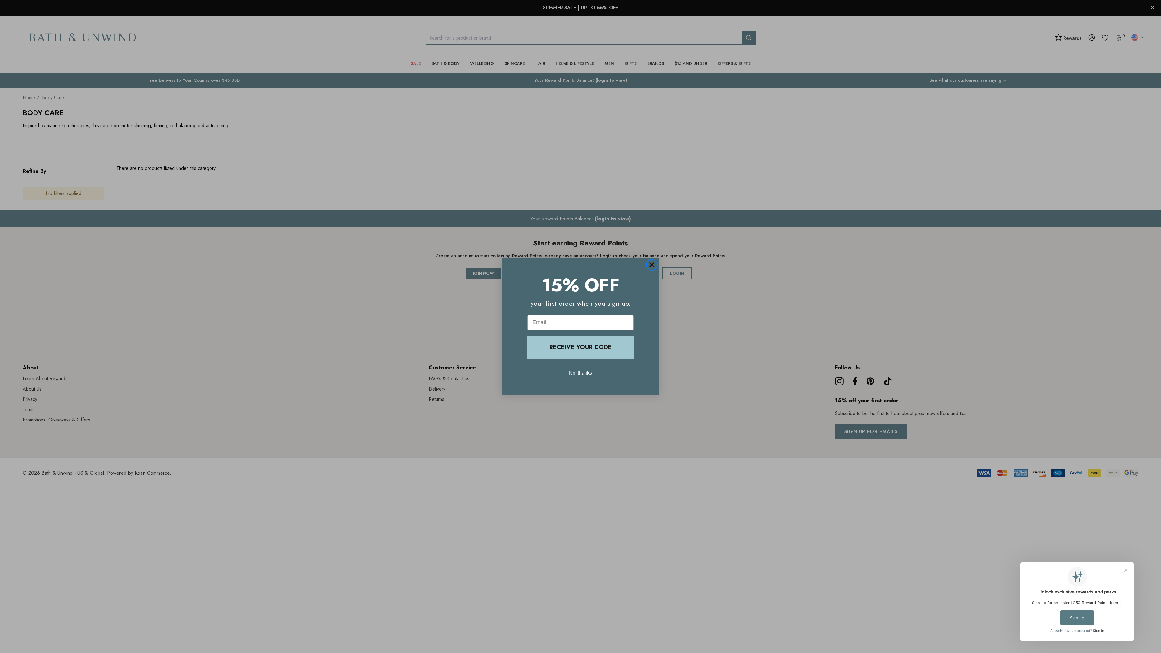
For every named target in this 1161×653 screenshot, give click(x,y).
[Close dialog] (652, 265)
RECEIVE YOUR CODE (580, 347)
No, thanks (580, 372)
